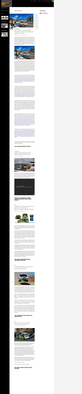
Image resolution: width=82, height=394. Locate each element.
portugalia (16, 316)
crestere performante (20, 315)
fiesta (25, 315)
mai (31, 315)
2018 (15, 146)
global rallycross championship (25, 259)
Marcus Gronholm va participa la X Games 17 (22, 153)
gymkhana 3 (26, 367)
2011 (15, 259)
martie (22, 260)
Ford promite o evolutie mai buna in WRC (23, 267)
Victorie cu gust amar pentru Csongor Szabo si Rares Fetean (23, 31)
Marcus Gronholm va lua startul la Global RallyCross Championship (24, 208)
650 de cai (18, 367)
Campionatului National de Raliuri (21, 146)
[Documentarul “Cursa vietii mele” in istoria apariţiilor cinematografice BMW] (4, 34)
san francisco (17, 368)
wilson (20, 316)
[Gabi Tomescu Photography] (43, 13)
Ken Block (30, 367)
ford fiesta (28, 146)
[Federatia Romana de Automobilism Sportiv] (4, 17)
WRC (15, 265)
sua (24, 260)
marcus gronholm (17, 260)
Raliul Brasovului (17, 28)
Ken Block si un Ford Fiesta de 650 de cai (22, 323)
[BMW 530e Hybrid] (4, 26)
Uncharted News (16, 151)
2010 (15, 367)
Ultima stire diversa (4, 30)
